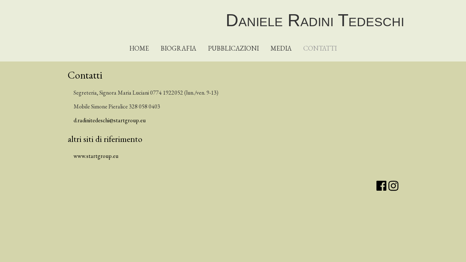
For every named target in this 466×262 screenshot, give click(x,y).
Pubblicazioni (233, 48)
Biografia (178, 48)
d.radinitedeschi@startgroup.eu (110, 120)
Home (139, 48)
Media (281, 48)
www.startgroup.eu (96, 156)
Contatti (320, 48)
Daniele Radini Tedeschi (315, 20)
